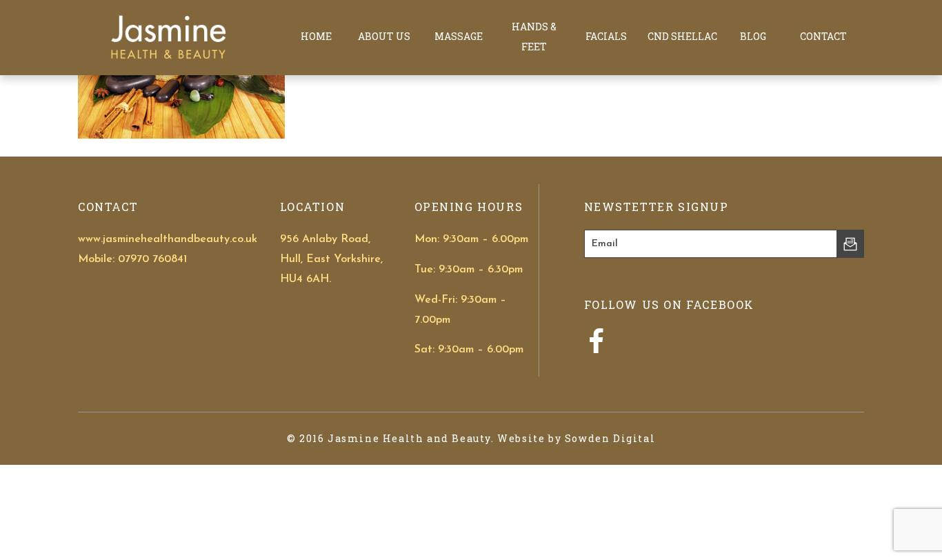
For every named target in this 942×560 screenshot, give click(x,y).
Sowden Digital (610, 438)
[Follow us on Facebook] (596, 348)
